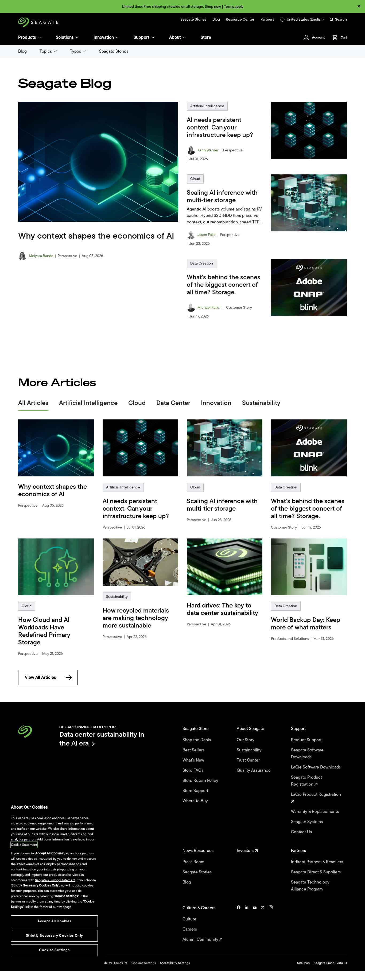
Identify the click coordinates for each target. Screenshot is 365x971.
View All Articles (40, 677)
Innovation (104, 37)
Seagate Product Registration (306, 781)
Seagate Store (196, 728)
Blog (216, 19)
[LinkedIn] (246, 923)
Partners (267, 19)
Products (27, 37)
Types (75, 51)
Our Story (246, 739)
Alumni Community (201, 939)
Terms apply (233, 6)
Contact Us (302, 831)
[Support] (152, 37)
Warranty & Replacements (315, 811)
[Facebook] (238, 923)
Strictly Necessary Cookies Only (54, 935)
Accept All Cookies (54, 921)
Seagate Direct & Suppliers (316, 872)
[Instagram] (271, 923)
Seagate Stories (193, 19)
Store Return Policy (201, 780)
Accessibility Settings (175, 963)
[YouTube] (255, 923)
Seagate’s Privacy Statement (55, 880)
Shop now (213, 6)
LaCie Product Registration (316, 794)
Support (141, 37)
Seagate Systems (307, 821)
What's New (194, 760)
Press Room (194, 861)
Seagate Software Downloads (307, 753)
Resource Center (240, 19)
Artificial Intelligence (207, 106)
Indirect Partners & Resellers (317, 861)
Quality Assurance (254, 770)
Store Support (196, 790)
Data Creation (201, 263)
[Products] (39, 37)
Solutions (65, 37)
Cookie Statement (24, 844)
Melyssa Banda (41, 256)
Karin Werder (208, 150)
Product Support (307, 739)
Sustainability (261, 403)
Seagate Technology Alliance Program (310, 886)
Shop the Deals (198, 739)
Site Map (303, 963)
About (175, 37)
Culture (190, 919)
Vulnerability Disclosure (110, 963)
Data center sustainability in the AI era (101, 738)
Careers (190, 929)
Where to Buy (196, 800)
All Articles (33, 403)
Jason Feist (206, 234)
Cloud (195, 179)
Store (206, 37)
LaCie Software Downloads (316, 767)
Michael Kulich (209, 307)
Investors (246, 850)
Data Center (173, 403)
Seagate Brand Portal (329, 963)
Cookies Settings (143, 963)
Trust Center (249, 760)
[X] (263, 923)
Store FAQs (193, 770)
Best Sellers (194, 750)
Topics (46, 51)
